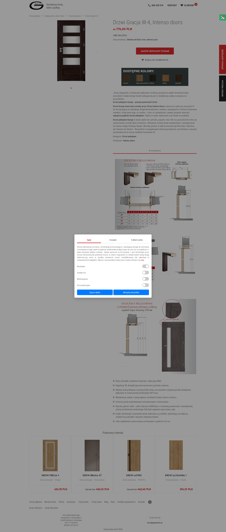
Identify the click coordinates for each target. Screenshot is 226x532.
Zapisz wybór (94, 292)
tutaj (142, 259)
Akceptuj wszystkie (131, 292)
